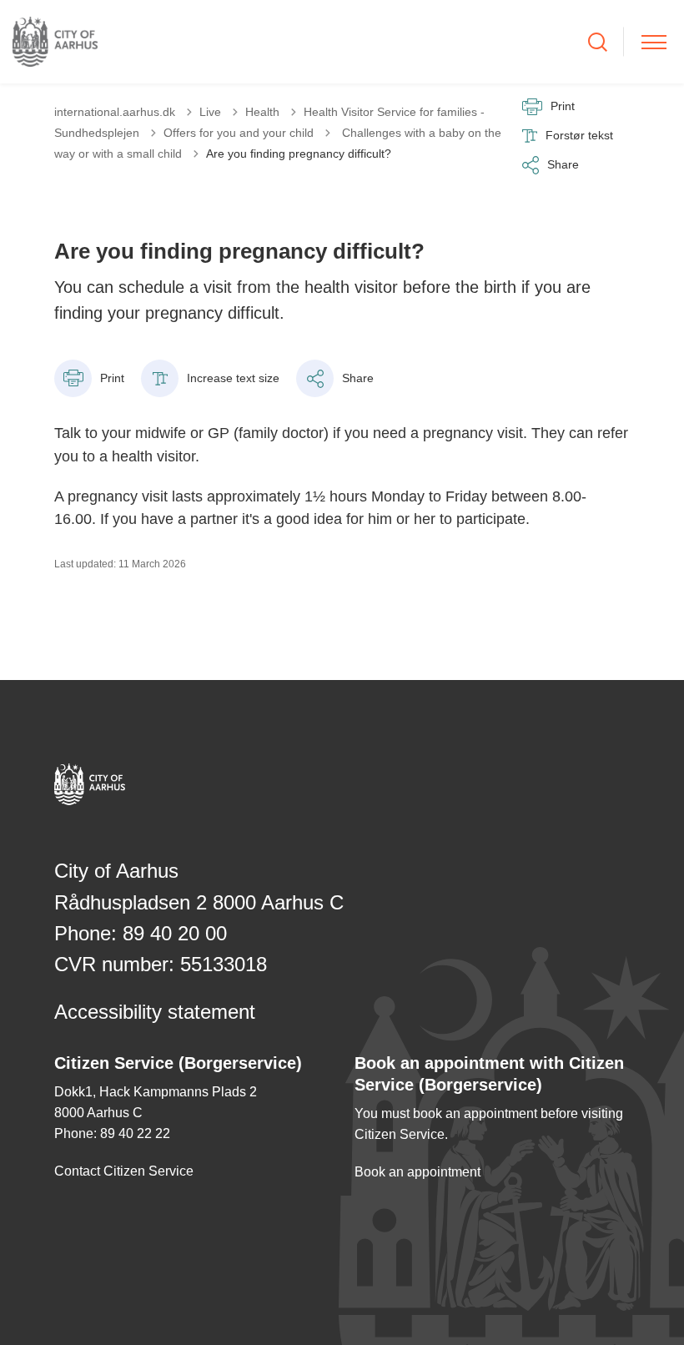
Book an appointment (417, 1172)
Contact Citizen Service (124, 1171)
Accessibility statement (154, 1011)
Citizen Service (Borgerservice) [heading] (178, 1063)
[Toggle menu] (653, 42)
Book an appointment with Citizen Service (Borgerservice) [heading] (489, 1074)
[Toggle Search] (597, 42)
